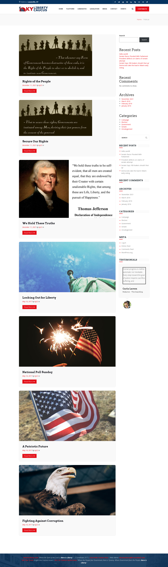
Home (61, 9)
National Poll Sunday (37, 372)
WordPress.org (126, 252)
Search (122, 35)
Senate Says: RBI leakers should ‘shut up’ (134, 63)
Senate (124, 127)
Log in (123, 243)
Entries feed (125, 246)
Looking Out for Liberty (39, 297)
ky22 (40, 85)
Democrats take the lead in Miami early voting (133, 172)
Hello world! (123, 54)
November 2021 (127, 99)
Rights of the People (36, 81)
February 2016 (126, 103)
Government (126, 124)
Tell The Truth (27, 560)
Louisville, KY (33, 2)
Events (123, 9)
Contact (113, 9)
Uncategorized (126, 129)
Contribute (142, 9)
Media (105, 9)
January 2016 (126, 106)
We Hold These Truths (38, 223)
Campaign (125, 120)
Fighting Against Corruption (42, 520)
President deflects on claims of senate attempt (132, 161)
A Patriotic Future (35, 446)
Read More (28, 91)
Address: (29, 2)
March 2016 (125, 101)
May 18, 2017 (27, 301)
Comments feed (127, 249)
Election (124, 122)
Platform (70, 9)
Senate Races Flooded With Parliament (133, 56)
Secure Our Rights (35, 141)
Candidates (81, 9)
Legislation (94, 9)
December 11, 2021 (29, 85)
